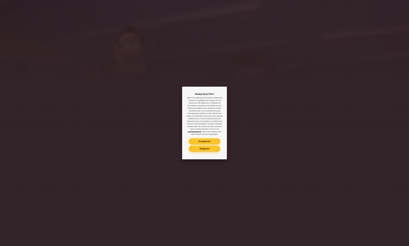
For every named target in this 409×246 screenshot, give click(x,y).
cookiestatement (194, 132)
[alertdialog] (204, 123)
